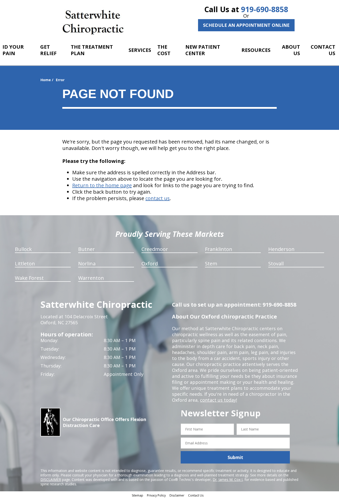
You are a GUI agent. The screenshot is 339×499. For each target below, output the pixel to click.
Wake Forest (29, 278)
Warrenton (91, 278)
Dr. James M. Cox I (227, 479)
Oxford (149, 263)
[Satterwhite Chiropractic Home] (93, 21)
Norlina (87, 263)
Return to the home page (102, 185)
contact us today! (218, 400)
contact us (157, 198)
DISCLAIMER (50, 479)
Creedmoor (154, 249)
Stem (211, 263)
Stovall (276, 263)
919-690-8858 (264, 9)
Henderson (281, 249)
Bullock (23, 249)
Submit (235, 457)
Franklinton (218, 249)
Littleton (25, 263)
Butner (86, 249)
